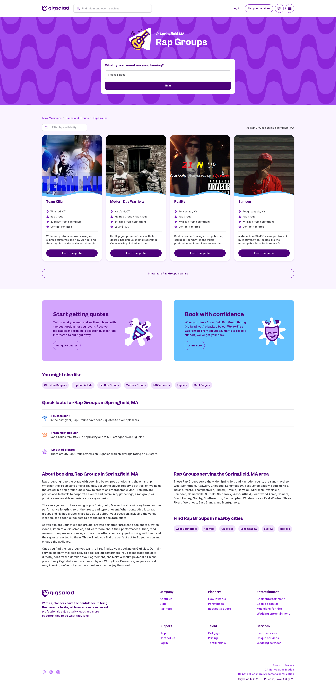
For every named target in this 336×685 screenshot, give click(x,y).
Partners (166, 608)
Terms (277, 665)
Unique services (268, 638)
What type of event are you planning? (134, 65)
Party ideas (216, 604)
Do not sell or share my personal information (266, 673)
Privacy (289, 665)
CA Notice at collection (279, 669)
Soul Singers (202, 385)
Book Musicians (52, 118)
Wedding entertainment (273, 613)
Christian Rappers (55, 385)
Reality (179, 201)
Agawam (209, 528)
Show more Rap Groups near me (168, 273)
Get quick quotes (67, 345)
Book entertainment (271, 599)
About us (166, 599)
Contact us (167, 638)
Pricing (213, 638)
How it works (217, 599)
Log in (236, 8)
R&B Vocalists (161, 385)
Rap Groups (100, 118)
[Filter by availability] (68, 127)
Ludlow (268, 528)
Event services (267, 633)
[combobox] (114, 8)
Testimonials (217, 643)
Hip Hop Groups (109, 385)
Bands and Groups (77, 118)
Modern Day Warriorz (127, 201)
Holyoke (285, 528)
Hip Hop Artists (83, 385)
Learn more (195, 345)
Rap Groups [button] (181, 42)
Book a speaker (267, 604)
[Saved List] (279, 8)
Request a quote (219, 608)
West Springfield (186, 528)
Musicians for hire (269, 608)
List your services (259, 8)
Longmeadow (248, 528)
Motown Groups (136, 385)
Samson (244, 201)
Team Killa (54, 201)
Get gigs (214, 633)
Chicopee (227, 528)
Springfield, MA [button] (172, 34)
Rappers (182, 385)
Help (163, 633)
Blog (163, 604)
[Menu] (290, 8)
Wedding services (269, 643)
